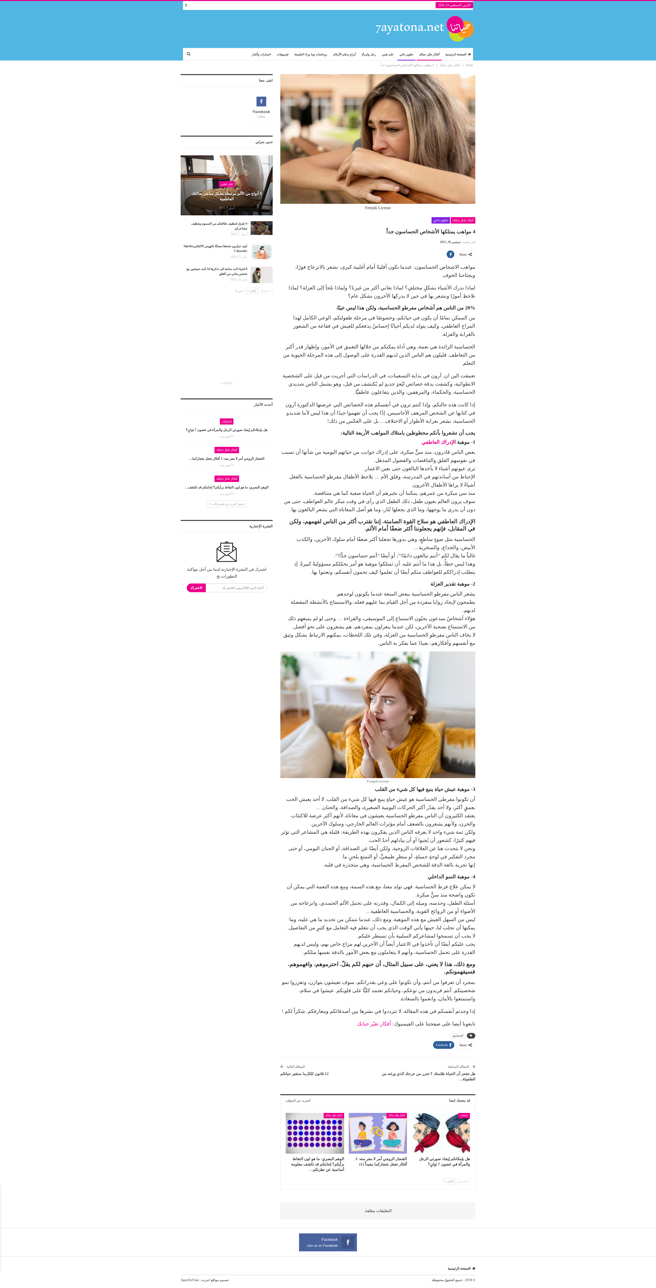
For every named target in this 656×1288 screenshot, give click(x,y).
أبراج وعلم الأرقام (344, 54)
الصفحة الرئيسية (455, 54)
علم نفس (388, 54)
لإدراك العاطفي (438, 442)
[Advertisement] (227, 342)
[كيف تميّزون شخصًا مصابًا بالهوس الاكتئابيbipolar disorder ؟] (262, 252)
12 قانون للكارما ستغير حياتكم (304, 1074)
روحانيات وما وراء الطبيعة (310, 54)
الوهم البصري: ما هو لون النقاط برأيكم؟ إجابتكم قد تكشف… (227, 487)
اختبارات (464, 1115)
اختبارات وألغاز (261, 54)
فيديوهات (283, 54)
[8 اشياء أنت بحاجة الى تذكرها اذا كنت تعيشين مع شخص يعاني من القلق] (262, 275)
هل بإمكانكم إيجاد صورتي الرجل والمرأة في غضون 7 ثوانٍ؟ (227, 430)
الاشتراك (196, 588)
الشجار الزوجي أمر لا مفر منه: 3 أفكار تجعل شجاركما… (226, 458)
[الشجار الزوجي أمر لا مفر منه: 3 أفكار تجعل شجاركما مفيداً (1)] (378, 1133)
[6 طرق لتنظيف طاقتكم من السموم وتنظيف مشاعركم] (262, 229)
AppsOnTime (190, 1280)
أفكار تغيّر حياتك (429, 54)
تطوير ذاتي (406, 54)
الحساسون (457, 1035)
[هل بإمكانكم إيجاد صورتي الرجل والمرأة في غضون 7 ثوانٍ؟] (441, 1133)
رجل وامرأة (369, 54)
